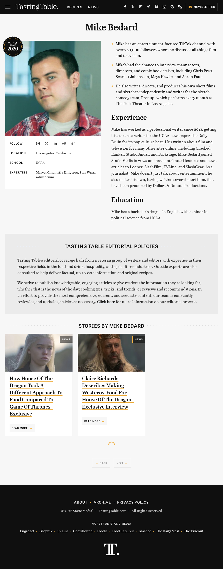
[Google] (172, 7)
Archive (102, 502)
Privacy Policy (133, 502)
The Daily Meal (167, 530)
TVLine (63, 530)
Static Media (82, 510)
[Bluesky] (156, 7)
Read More (20, 428)
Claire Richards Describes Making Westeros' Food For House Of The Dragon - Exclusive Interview (108, 392)
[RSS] (180, 7)
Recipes (74, 6)
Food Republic (123, 530)
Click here (106, 301)
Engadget (27, 530)
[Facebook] (125, 7)
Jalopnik (45, 530)
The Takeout (193, 530)
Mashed (145, 530)
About (80, 502)
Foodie (102, 530)
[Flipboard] (141, 7)
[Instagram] (164, 7)
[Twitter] (133, 7)
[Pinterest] (149, 7)
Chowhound (83, 530)
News (93, 6)
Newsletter (204, 7)
